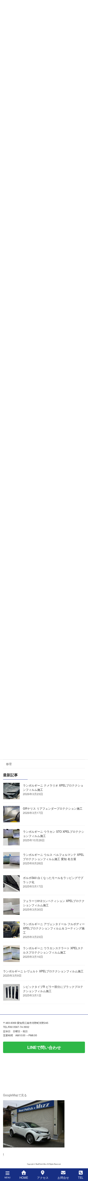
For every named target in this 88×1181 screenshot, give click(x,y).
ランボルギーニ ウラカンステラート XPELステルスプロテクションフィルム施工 (53, 950)
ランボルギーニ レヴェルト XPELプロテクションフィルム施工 (43, 971)
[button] (44, 1047)
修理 (9, 764)
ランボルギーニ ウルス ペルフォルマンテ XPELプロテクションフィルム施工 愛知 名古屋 (53, 857)
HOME (23, 1177)
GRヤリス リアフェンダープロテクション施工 (52, 809)
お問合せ (63, 1177)
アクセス (43, 1177)
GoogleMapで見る (15, 1095)
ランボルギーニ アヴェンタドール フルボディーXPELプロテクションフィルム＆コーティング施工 (54, 928)
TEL (80, 1177)
